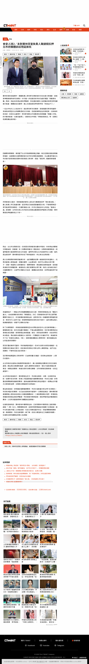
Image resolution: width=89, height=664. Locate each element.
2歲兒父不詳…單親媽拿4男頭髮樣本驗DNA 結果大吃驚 (24, 471)
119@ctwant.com (45, 489)
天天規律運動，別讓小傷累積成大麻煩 (30, 530)
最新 (16, 29)
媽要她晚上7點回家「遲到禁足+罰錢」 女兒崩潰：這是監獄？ (26, 465)
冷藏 (75, 94)
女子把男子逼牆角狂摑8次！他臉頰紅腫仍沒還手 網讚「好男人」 (11, 590)
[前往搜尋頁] (84, 26)
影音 (73, 29)
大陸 (62, 94)
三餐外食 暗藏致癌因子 (47, 515)
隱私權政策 (40, 661)
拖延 (30, 54)
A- (9, 91)
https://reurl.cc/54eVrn (14, 435)
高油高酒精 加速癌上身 (29, 560)
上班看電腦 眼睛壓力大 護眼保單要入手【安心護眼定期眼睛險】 (11, 545)
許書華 (69, 94)
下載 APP (76, 25)
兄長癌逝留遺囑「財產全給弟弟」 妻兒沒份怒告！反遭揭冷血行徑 (48, 621)
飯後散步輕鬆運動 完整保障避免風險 (47, 575)
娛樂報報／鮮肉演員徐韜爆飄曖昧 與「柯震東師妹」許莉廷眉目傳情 (28, 473)
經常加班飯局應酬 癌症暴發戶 (47, 545)
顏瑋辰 (8, 50)
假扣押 (37, 54)
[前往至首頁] (10, 25)
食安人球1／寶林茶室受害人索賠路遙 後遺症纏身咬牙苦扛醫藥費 (25, 446)
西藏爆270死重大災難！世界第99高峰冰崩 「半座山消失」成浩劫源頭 (11, 530)
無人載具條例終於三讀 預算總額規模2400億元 (48, 590)
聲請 (19, 54)
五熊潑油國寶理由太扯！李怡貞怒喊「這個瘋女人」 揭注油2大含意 (30, 575)
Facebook (31, 645)
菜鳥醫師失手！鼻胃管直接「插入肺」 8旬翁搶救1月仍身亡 (25, 479)
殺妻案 (75, 98)
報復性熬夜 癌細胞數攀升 (14, 481)
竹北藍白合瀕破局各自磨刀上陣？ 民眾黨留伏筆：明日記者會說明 (30, 545)
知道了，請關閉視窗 (80, 657)
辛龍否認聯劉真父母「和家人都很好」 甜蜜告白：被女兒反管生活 (30, 621)
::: (4, 32)
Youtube (46, 645)
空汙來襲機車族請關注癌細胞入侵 (48, 606)
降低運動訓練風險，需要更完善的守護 (11, 606)
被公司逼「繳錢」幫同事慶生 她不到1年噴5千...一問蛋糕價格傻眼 (27, 468)
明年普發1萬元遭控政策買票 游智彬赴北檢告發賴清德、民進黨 (11, 515)
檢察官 (82, 94)
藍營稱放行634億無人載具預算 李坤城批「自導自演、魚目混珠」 (11, 621)
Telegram (60, 645)
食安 (5, 54)
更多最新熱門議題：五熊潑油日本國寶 (18, 476)
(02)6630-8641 (22, 489)
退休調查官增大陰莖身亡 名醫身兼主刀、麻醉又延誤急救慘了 (30, 515)
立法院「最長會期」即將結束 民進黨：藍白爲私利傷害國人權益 (48, 530)
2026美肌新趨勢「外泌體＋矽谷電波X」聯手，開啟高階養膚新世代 (30, 590)
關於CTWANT (26, 640)
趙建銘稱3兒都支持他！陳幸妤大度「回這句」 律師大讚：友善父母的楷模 (30, 606)
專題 (80, 29)
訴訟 (25, 54)
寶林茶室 (12, 54)
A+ (5, 91)
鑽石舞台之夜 (65, 98)
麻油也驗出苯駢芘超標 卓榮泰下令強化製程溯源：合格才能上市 (11, 575)
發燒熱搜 (76, 640)
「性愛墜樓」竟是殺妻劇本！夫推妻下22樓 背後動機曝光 (48, 560)
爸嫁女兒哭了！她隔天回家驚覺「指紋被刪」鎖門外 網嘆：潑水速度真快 (11, 560)
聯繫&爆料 (43, 640)
